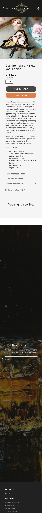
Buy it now (21, 95)
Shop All (8, 493)
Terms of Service (11, 512)
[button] (18, 57)
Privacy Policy (10, 508)
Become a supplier (11, 505)
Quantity (9, 78)
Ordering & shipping (12, 502)
